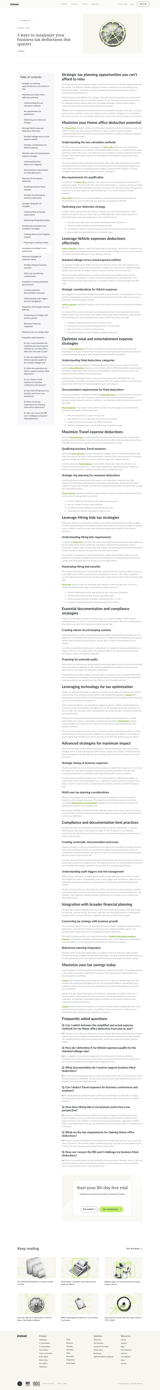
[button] (64, 4)
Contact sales (122, 4)
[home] (14, 4)
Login (132, 4)
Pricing (84, 4)
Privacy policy (62, 1383)
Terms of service (48, 1383)
